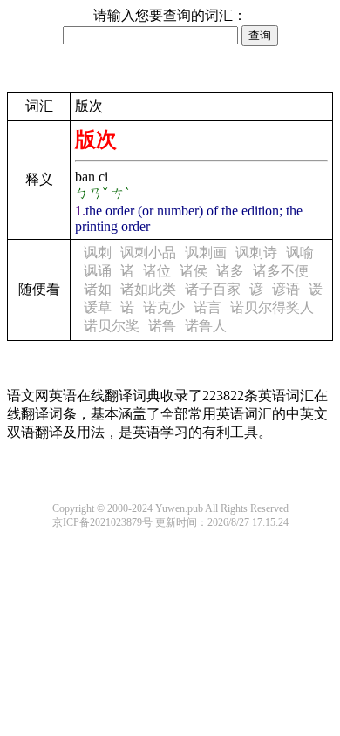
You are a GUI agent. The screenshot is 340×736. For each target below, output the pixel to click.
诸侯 (193, 270)
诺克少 (164, 307)
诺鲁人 (206, 325)
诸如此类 (148, 289)
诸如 (98, 289)
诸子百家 (213, 289)
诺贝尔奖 (111, 325)
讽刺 (98, 252)
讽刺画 (206, 252)
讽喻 (300, 252)
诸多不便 (281, 270)
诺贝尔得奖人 (272, 307)
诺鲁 (162, 325)
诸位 (157, 270)
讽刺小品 (148, 252)
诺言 (207, 307)
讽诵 (98, 270)
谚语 (286, 289)
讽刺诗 (256, 252)
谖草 (98, 307)
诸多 (230, 270)
